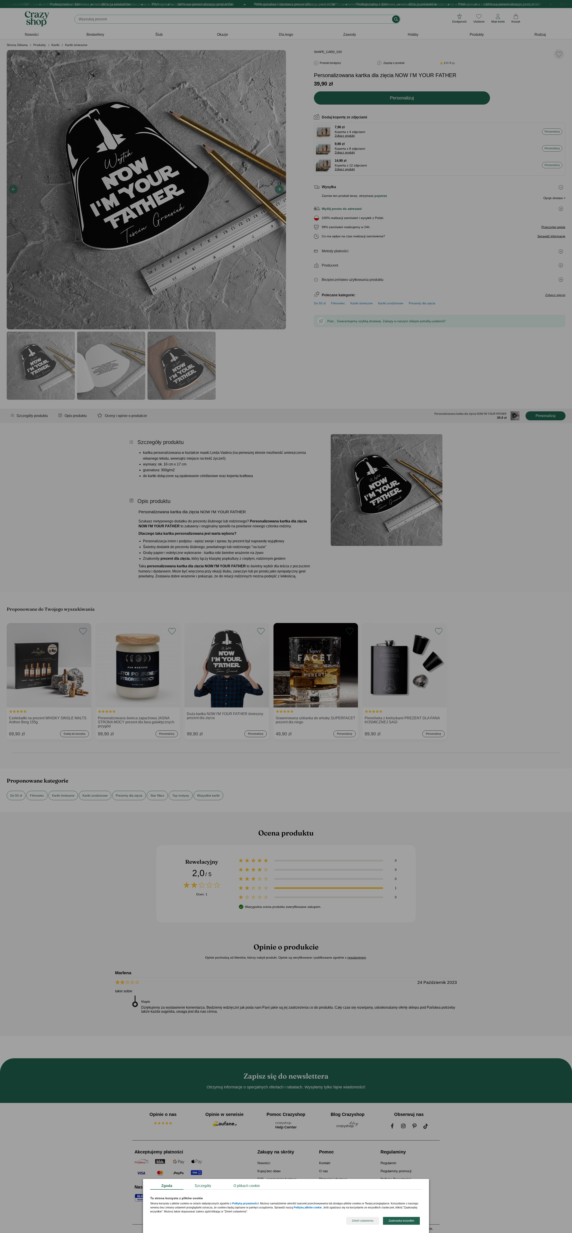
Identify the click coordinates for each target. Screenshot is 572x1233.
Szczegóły (203, 1186)
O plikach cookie (246, 1186)
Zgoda (166, 1186)
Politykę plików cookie (308, 1207)
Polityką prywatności (245, 1203)
